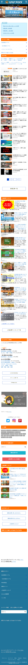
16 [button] (24, 18)
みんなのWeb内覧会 (5, 362)
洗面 (7, 352)
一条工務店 (12, 433)
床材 (14, 60)
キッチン (3, 352)
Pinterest (24, 658)
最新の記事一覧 (14, 452)
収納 (2, 435)
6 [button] (10, 18)
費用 (7, 437)
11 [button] (17, 18)
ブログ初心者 (17, 432)
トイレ (2, 365)
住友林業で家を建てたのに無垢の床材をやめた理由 (18, 489)
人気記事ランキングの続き (14, 459)
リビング (3, 363)
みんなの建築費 (5, 594)
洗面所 (6, 365)
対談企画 (20, 60)
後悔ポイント (12, 58)
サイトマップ (10, 658)
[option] (14, 12)
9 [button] (14, 18)
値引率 (24, 433)
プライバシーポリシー (12, 659)
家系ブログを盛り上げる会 (7, 52)
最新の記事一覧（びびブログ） (14, 512)
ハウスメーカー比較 (10, 432)
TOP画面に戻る (14, 382)
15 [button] (23, 18)
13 (17, 179)
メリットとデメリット (16, 62)
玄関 (2, 367)
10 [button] (15, 18)
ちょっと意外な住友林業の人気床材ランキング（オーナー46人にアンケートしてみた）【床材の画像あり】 (18, 483)
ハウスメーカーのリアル (6, 49)
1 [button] (3, 18)
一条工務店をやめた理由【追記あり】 (17, 469)
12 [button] (18, 18)
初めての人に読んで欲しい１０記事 (11, 26)
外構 (11, 367)
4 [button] (7, 18)
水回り (5, 60)
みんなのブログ (12, 63)
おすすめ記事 (20, 58)
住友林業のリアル (5, 42)
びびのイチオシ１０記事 (8, 33)
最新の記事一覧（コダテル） (14, 518)
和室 (5, 367)
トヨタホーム (3, 432)
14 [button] (21, 18)
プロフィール (4, 658)
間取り (10, 437)
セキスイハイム (22, 430)
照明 (10, 60)
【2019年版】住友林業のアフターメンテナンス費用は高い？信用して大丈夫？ (18, 495)
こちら (9, 411)
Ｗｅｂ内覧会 (4, 58)
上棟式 (16, 433)
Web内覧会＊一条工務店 (6, 356)
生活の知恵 (3, 437)
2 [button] (4, 18)
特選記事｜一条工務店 (8, 30)
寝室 (8, 367)
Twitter (15, 658)
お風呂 (11, 352)
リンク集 (20, 63)
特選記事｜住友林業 (7, 28)
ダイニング (8, 363)
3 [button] (5, 18)
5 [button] (8, 18)
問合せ (19, 659)
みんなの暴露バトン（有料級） (14, 5)
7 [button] (11, 18)
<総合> (13, 362)
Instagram (20, 658)
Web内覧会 (3, 430)
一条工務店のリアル (5, 45)
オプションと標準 (5, 62)
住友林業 (20, 433)
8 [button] (13, 18)
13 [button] (20, 18)
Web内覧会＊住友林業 (6, 351)
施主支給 (16, 435)
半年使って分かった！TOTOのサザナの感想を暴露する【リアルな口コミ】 (18, 476)
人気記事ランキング (14, 523)
